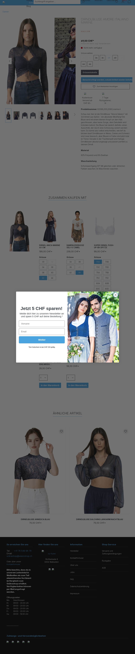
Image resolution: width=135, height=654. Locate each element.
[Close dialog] (115, 295)
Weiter (41, 340)
